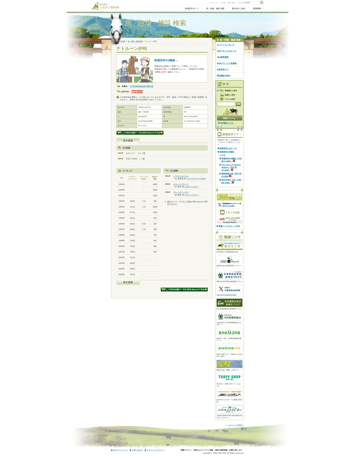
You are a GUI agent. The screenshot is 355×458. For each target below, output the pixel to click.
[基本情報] (128, 140)
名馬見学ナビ (223, 69)
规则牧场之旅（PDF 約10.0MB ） (231, 174)
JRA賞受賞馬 (223, 57)
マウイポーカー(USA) (196, 178)
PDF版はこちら (227, 123)
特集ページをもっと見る (229, 226)
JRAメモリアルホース (226, 51)
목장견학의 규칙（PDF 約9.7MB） (231, 181)
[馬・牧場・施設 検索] (229, 39)
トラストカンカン (181, 176)
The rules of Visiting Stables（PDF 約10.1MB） (231, 167)
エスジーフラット (181, 184)
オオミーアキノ (191, 195)
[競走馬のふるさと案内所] (105, 6)
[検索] (261, 2)
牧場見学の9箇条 (227, 152)
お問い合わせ (137, 450)
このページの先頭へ (236, 425)
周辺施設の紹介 (223, 75)
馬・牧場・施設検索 (135, 41)
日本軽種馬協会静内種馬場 (141, 86)
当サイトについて (120, 450)
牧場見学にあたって (228, 148)
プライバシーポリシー (156, 450)
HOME (122, 41)
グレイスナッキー (181, 192)
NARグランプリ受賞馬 (227, 63)
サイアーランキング (225, 45)
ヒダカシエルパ (191, 187)
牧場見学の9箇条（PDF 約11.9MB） (231, 159)
